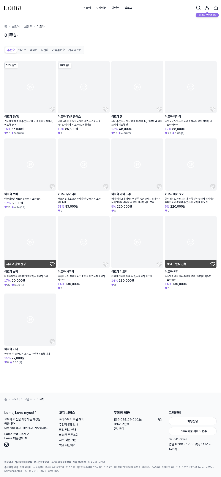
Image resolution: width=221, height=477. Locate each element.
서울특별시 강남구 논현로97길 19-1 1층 (54, 467)
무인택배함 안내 (68, 424)
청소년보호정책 (41, 462)
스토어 (87, 7)
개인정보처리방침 (23, 462)
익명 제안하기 (67, 445)
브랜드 (28, 26)
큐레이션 (101, 7)
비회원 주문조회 (68, 435)
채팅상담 (193, 421)
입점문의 (92, 462)
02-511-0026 (178, 439)
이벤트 (115, 7)
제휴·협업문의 (79, 462)
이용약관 (8, 462)
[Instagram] (28, 444)
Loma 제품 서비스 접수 (193, 431)
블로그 (128, 7)
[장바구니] (216, 7)
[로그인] (207, 7)
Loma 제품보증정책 (61, 462)
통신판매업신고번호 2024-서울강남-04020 (137, 467)
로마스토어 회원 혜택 (71, 419)
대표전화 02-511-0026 (175, 467)
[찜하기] (51, 108)
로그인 (101, 462)
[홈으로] (13, 8)
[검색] (198, 7)
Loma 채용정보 (14, 438)
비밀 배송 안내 (67, 429)
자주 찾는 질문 (67, 440)
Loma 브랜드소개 (15, 434)
